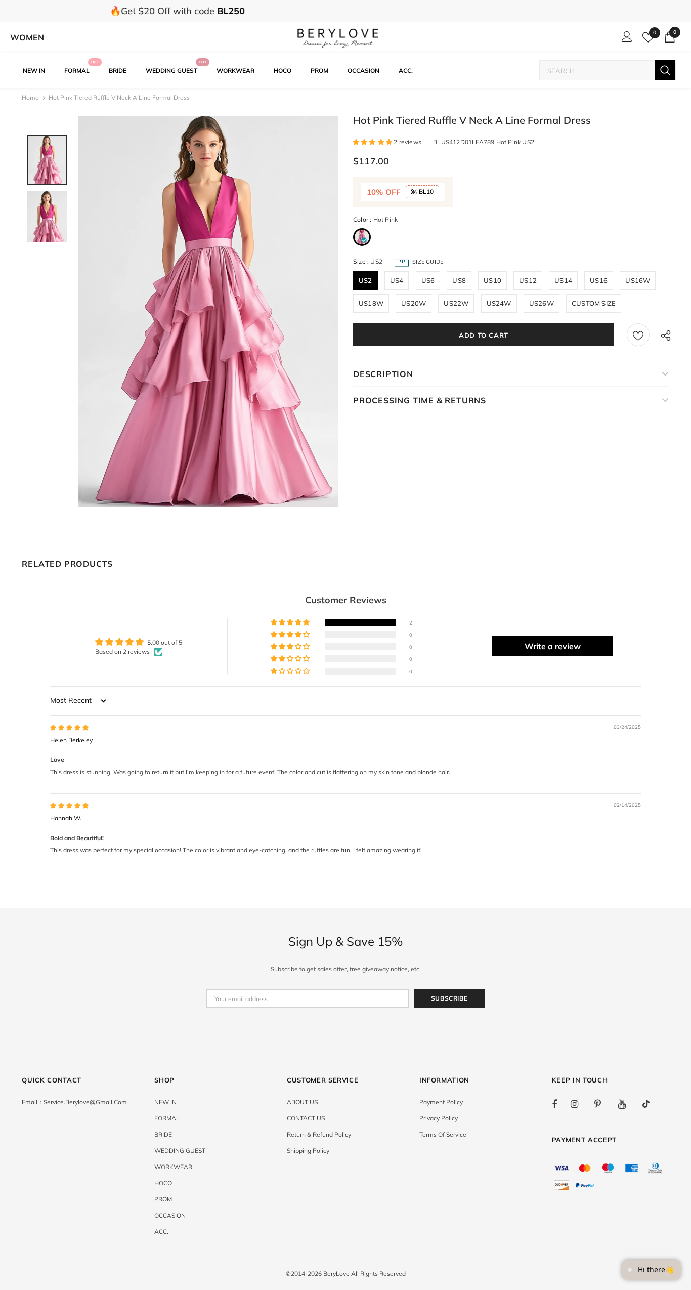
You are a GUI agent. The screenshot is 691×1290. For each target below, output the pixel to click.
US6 (428, 280)
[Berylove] (338, 37)
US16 (599, 280)
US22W (456, 303)
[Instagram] (580, 1104)
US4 (397, 280)
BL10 (425, 191)
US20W (413, 303)
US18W (371, 303)
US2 (365, 280)
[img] (69, 727)
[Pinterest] (603, 1104)
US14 (563, 280)
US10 (492, 280)
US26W (541, 303)
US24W (499, 303)
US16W (637, 280)
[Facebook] (561, 1104)
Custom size (594, 303)
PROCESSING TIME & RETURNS (419, 400)
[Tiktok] (651, 1104)
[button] (373, 142)
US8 (459, 280)
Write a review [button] (553, 646)
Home (30, 97)
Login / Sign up (625, 39)
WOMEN (27, 37)
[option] (208, 311)
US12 (528, 280)
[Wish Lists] (638, 334)
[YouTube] (627, 1104)
